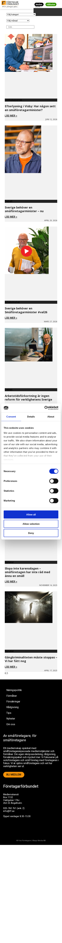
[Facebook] (7, 828)
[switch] (53, 481)
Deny (31, 533)
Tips (8, 712)
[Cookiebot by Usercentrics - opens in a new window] (44, 408)
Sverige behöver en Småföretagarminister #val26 (26, 310)
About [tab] (50, 416)
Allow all (31, 514)
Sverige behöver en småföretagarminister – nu (24, 209)
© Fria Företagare (23, 841)
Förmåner (11, 695)
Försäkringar (13, 701)
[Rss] (32, 828)
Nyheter (10, 718)
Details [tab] (31, 416)
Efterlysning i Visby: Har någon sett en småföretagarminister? (30, 108)
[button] (59, 4)
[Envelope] (20, 828)
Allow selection (31, 523)
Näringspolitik (14, 690)
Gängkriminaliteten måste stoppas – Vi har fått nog (31, 659)
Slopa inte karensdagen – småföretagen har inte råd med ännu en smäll (27, 572)
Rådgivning (12, 707)
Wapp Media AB (39, 841)
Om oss (10, 724)
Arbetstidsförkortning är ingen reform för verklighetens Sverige (28, 397)
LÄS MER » (11, 115)
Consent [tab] (11, 416)
